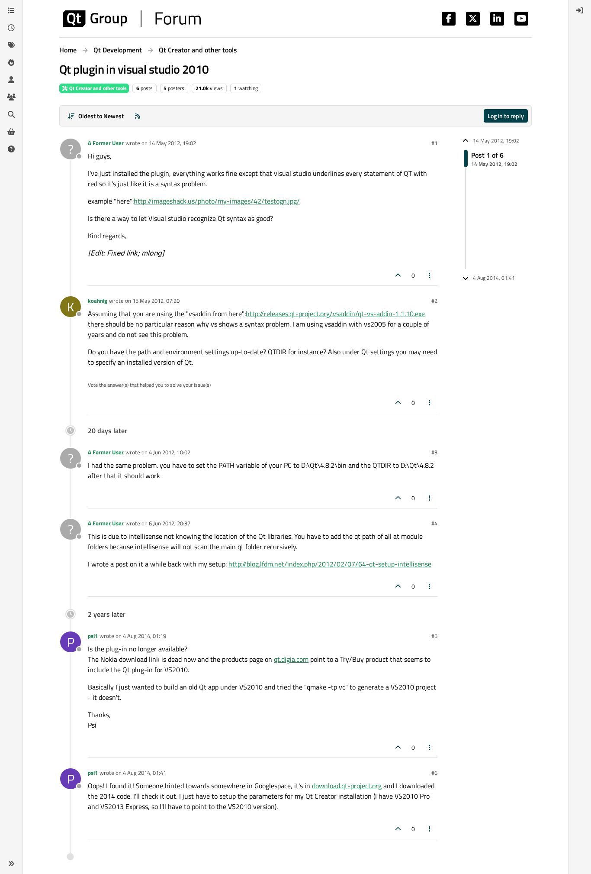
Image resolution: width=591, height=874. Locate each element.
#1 (434, 143)
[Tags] (11, 45)
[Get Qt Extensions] (11, 132)
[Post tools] (430, 275)
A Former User (106, 143)
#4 (434, 523)
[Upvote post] (398, 275)
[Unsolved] (11, 149)
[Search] (11, 114)
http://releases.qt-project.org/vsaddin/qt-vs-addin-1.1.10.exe (335, 313)
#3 (434, 452)
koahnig (97, 300)
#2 (434, 300)
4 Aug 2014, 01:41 (144, 772)
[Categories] (11, 10)
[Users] (11, 80)
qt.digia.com (291, 659)
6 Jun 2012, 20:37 (169, 523)
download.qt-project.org (347, 785)
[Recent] (11, 28)
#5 (434, 635)
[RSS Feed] (137, 116)
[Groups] (11, 97)
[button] (11, 864)
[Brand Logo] (132, 18)
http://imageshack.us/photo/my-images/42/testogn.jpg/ (217, 201)
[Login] (580, 10)
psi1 (93, 635)
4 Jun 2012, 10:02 (169, 452)
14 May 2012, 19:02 (172, 143)
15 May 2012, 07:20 (156, 300)
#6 (434, 772)
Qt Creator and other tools (97, 88)
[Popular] (11, 62)
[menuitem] (580, 10)
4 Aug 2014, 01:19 (144, 635)
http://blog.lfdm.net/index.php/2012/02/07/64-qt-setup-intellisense (329, 564)
